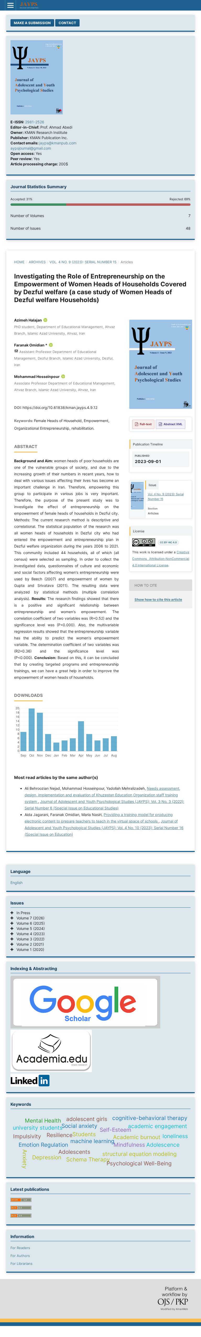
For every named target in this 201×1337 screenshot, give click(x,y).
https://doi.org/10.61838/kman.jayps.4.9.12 (60, 407)
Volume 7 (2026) (28, 918)
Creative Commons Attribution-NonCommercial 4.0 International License (160, 558)
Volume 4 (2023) (29, 933)
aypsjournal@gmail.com (30, 148)
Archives (37, 262)
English (16, 882)
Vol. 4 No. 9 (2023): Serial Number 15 (82, 262)
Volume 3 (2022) (28, 939)
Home (19, 262)
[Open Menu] (10, 5)
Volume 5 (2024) (29, 928)
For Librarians (21, 1263)
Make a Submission (32, 23)
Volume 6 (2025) (29, 923)
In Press (21, 912)
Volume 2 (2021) (28, 944)
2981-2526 (34, 122)
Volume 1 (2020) (28, 949)
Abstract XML (173, 424)
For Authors (20, 1256)
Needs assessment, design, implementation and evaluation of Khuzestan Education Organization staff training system (102, 795)
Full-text (146, 424)
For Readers (20, 1248)
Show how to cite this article (158, 599)
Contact (67, 23)
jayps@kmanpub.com (57, 143)
